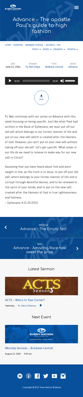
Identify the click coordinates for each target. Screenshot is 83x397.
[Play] (10, 81)
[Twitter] (45, 376)
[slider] (70, 80)
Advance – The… (53, 45)
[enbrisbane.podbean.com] (19, 376)
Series (46, 49)
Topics (35, 49)
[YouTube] (54, 376)
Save (41, 99)
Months (71, 49)
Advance (73, 66)
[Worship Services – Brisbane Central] (41, 341)
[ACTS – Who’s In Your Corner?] (41, 293)
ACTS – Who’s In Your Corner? (25, 300)
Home (8, 45)
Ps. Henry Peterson (27, 305)
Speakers (58, 49)
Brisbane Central (34, 45)
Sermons (18, 45)
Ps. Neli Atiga (33, 66)
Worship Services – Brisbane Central (29, 348)
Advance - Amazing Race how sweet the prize (39, 250)
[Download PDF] (41, 305)
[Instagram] (63, 376)
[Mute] (62, 81)
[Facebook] (37, 376)
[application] (41, 81)
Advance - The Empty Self (43, 229)
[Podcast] (28, 376)
